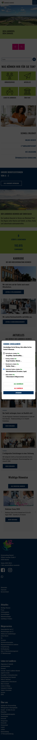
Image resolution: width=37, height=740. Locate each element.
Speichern (18, 393)
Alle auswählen (18, 384)
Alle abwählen (18, 388)
